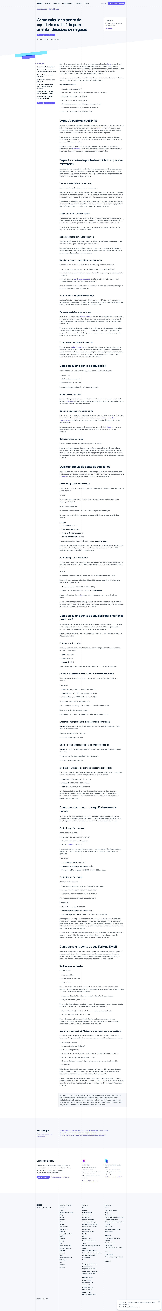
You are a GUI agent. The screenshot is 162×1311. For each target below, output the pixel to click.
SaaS (83, 1236)
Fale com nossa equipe (116, 3)
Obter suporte (109, 1254)
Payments (63, 1250)
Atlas (61, 1210)
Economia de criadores (89, 1241)
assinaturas (70, 401)
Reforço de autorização (66, 1212)
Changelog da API (87, 1287)
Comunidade (109, 1215)
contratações (85, 316)
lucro (109, 64)
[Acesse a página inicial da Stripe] (39, 1205)
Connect (62, 1224)
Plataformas (86, 1234)
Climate (62, 1222)
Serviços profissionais (88, 1255)
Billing (61, 1215)
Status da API (86, 1285)
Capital (62, 1217)
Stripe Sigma (63, 1260)
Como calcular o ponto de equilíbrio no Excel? (45, 97)
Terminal (62, 1264)
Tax (61, 1262)
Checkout (62, 1219)
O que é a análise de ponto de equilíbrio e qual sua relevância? (46, 71)
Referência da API (87, 1282)
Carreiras (107, 1240)
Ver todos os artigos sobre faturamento (45, 1135)
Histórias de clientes (111, 1210)
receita (98, 128)
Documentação (86, 1280)
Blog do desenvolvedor (89, 1294)
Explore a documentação (113, 1177)
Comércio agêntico (87, 1212)
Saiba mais (108, 28)
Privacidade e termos (111, 1219)
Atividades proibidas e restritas (114, 1222)
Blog (106, 1212)
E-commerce (86, 1217)
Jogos (84, 1243)
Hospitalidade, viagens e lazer (91, 1245)
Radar (61, 1255)
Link (61, 1243)
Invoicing (62, 1238)
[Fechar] (159, 1302)
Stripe (109, 427)
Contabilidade (54, 9)
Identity (62, 1236)
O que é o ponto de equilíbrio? (46, 67)
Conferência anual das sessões (114, 1217)
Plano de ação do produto (112, 1238)
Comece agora (42, 1177)
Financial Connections (66, 1234)
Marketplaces (86, 1229)
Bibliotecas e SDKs (87, 1290)
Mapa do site (109, 1227)
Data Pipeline (63, 1229)
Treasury (62, 1267)
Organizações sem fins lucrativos (92, 1253)
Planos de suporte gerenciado (114, 1257)
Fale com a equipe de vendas (60, 1177)
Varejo (84, 1260)
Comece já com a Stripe (45, 35)
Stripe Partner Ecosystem (89, 1271)
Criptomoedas (64, 1227)
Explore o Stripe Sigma (89, 1181)
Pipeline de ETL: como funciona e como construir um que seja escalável (84, 1135)
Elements (62, 1231)
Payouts (62, 1253)
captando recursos (77, 347)
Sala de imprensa (110, 1243)
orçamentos (71, 844)
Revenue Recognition (66, 1257)
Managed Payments (65, 1245)
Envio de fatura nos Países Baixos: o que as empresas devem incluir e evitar (85, 1130)
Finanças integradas (88, 1219)
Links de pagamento (66, 1248)
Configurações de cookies (113, 1229)
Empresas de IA (86, 1238)
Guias (106, 1208)
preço (86, 188)
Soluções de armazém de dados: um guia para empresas (79, 1133)
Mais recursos (42, 9)
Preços (87, 3)
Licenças (107, 1224)
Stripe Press (108, 1245)
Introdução (40, 64)
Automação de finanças (89, 1222)
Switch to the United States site (128, 1307)
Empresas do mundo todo (89, 1224)
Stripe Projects (86, 1292)
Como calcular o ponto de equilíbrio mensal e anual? (45, 92)
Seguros (84, 1248)
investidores (76, 149)
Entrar (103, 3)
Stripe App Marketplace (89, 1269)
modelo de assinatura (82, 279)
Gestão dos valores (88, 1231)
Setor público (86, 1257)
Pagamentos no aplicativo (90, 1227)
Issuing (62, 1241)
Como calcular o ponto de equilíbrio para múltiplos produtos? (45, 86)
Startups (84, 1210)
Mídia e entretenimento (89, 1250)
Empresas (85, 1208)
